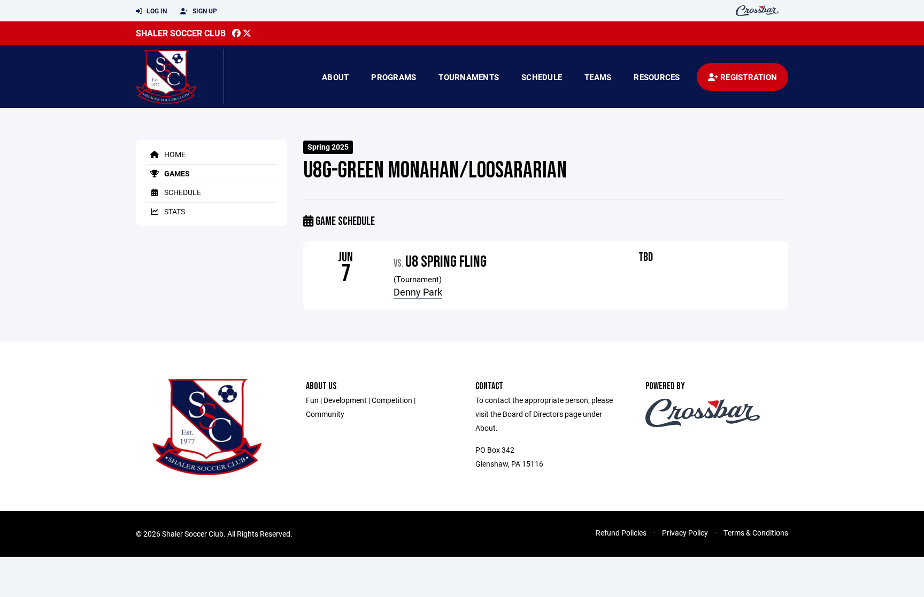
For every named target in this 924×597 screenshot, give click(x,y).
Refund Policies (621, 533)
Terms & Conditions (755, 533)
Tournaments (468, 77)
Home (174, 154)
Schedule (541, 77)
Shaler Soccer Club (181, 32)
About (335, 77)
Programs (393, 77)
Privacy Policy (685, 533)
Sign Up (204, 10)
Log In (156, 10)
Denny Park (418, 291)
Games (176, 173)
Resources (657, 77)
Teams (597, 77)
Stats (174, 211)
